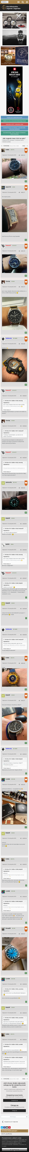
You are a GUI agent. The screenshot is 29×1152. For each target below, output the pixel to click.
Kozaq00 (8, 928)
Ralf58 (7, 544)
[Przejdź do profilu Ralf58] (3, 545)
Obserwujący (13, 1116)
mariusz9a (9, 482)
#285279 (23, 286)
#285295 (25, 864)
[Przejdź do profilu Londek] (3, 779)
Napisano (9, 155)
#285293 (23, 784)
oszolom (21, 989)
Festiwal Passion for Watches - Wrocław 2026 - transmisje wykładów (14, 128)
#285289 (25, 634)
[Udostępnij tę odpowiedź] (19, 155)
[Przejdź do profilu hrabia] (3, 150)
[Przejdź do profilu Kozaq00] (3, 929)
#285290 (23, 663)
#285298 (25, 984)
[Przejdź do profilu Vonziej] (3, 282)
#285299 (25, 1013)
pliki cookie (21, 1139)
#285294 (25, 838)
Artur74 (3, 1134)
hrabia (7, 149)
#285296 (25, 896)
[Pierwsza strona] (2, 146)
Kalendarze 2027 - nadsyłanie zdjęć (14, 124)
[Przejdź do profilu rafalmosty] (3, 339)
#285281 (25, 395)
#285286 (25, 549)
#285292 (25, 754)
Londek (8, 779)
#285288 (25, 608)
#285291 (23, 700)
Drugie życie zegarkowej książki (14, 117)
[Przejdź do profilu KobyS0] (3, 519)
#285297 (23, 934)
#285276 (23, 155)
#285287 (25, 578)
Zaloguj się (14, 1110)
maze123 (8, 187)
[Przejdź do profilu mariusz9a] (3, 483)
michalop (12, 140)
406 (27, 1116)
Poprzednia (6, 145)
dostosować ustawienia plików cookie (11, 1143)
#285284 (23, 488)
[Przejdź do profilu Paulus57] (3, 246)
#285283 (25, 457)
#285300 (25, 1039)
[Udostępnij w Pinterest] (9, 1127)
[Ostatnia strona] (27, 146)
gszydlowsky (9, 1134)
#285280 (23, 343)
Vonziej (8, 281)
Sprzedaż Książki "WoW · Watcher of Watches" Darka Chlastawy (14, 133)
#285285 (25, 523)
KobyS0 (8, 518)
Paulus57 (21, 431)
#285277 (23, 192)
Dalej (24, 145)
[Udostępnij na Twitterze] (2, 1127)
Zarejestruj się (14, 1100)
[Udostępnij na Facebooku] (4, 1127)
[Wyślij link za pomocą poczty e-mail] (7, 1127)
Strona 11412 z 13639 (14, 145)
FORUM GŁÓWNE (6, 142)
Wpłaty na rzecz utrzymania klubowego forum (14, 120)
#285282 (25, 426)
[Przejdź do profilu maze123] (3, 187)
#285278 (23, 251)
